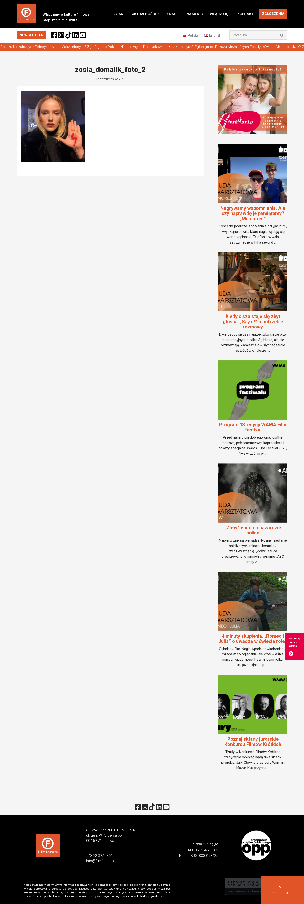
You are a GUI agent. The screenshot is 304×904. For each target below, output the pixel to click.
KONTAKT (245, 14)
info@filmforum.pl (100, 861)
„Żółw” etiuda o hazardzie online (253, 530)
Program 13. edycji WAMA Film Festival (252, 427)
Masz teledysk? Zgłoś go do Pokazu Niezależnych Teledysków (103, 47)
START (119, 14)
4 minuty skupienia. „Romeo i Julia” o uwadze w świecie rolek (252, 638)
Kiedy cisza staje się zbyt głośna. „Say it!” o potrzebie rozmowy (253, 321)
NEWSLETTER (31, 35)
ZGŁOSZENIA (273, 14)
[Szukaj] (282, 35)
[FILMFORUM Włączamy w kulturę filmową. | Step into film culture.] (26, 13)
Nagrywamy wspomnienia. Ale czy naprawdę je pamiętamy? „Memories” (252, 213)
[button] (282, 890)
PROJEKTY (194, 14)
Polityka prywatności (150, 896)
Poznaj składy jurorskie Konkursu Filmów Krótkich (252, 741)
